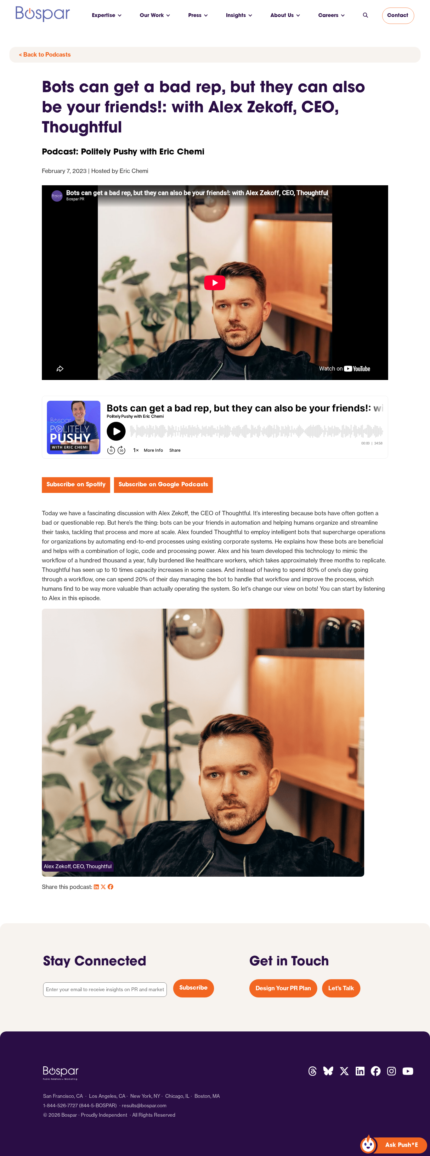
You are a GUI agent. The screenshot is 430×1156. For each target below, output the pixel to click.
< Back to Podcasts (45, 54)
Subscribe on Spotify (76, 485)
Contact (397, 15)
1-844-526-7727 (60, 1106)
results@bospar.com (144, 1106)
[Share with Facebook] (110, 887)
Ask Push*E (401, 1145)
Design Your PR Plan (283, 988)
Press (194, 15)
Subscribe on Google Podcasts (163, 485)
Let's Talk (341, 988)
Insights (236, 15)
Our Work (152, 15)
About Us (282, 15)
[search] (365, 16)
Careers (328, 15)
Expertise (103, 15)
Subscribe (193, 988)
